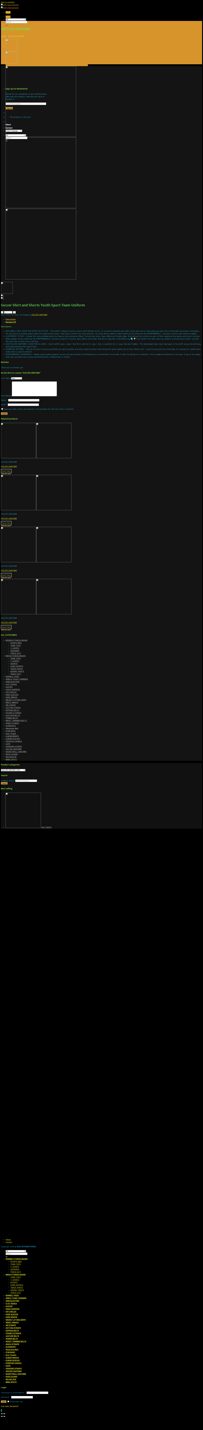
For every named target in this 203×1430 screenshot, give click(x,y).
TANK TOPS (15, 645)
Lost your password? (10, 1406)
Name (4, 400)
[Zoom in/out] (4, 1413)
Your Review (6, 395)
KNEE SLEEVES (12, 694)
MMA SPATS (11, 759)
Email (4, 404)
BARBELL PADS (12, 676)
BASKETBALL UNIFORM (16, 751)
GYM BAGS (11, 731)
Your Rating (6, 378)
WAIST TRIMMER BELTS (16, 720)
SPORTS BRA (16, 643)
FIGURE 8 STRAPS (13, 713)
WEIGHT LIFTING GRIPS (16, 700)
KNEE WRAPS (11, 697)
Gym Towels (11, 733)
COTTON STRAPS (13, 707)
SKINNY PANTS (17, 671)
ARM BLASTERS (13, 682)
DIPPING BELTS (12, 710)
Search (4, 783)
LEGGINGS (14, 650)
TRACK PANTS (16, 669)
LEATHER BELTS (13, 715)
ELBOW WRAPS (12, 736)
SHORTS (14, 663)
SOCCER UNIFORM (16, 36)
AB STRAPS (11, 705)
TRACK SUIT (15, 653)
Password (6, 1397)
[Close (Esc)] (2, 1413)
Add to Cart (6, 473)
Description (11, 319)
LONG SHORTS (16, 666)
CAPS (8, 744)
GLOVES (9, 687)
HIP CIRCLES (11, 692)
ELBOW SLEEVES (13, 738)
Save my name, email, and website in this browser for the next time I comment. (39, 409)
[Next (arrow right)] (4, 1416)
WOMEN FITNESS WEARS (16, 640)
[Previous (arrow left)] (2, 1416)
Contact (9, 1242)
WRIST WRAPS (12, 702)
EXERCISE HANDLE (14, 741)
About (8, 1239)
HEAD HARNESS (13, 689)
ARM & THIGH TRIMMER (17, 679)
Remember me (16, 1401)
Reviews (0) (11, 322)
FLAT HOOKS (11, 684)
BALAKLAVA (11, 757)
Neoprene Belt (12, 728)
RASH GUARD (12, 754)
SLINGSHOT (11, 726)
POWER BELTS (12, 718)
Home (3, 36)
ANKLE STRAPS (12, 723)
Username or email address (13, 1392)
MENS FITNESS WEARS (16, 656)
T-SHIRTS (14, 648)
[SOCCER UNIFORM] (11, 50)
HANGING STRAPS (14, 746)
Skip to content (8, 2)
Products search (8, 780)
